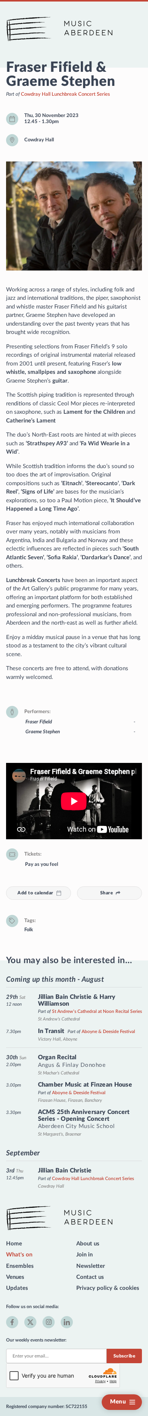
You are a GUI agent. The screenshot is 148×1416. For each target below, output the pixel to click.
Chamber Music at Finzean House (85, 1085)
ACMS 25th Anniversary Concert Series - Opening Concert (84, 1115)
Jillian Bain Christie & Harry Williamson (77, 1000)
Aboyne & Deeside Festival (108, 1031)
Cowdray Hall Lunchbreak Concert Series (65, 94)
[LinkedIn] (67, 1322)
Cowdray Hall (39, 139)
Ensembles (20, 1266)
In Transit (51, 1031)
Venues (15, 1277)
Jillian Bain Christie (65, 1171)
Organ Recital (57, 1057)
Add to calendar (35, 893)
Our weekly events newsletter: (36, 1340)
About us (87, 1244)
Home (14, 1244)
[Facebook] (12, 1322)
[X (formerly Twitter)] (30, 1322)
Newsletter (90, 1266)
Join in (84, 1255)
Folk (28, 929)
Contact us (90, 1277)
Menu (118, 1402)
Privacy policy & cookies (107, 1288)
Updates (17, 1288)
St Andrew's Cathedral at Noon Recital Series (97, 1011)
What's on (19, 1255)
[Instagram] (49, 1322)
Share (106, 893)
